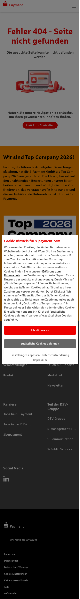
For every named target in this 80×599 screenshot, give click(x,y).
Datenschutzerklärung (55, 355)
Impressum (40, 360)
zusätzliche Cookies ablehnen (40, 343)
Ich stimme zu (40, 330)
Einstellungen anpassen (25, 355)
